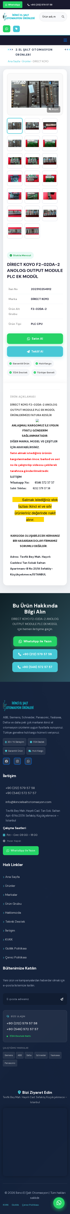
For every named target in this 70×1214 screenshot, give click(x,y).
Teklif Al (37, 351)
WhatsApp (14, 4)
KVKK (9, 939)
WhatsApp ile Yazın (38, 641)
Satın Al (37, 339)
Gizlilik (15, 1204)
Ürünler (26, 61)
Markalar (11, 895)
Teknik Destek (15, 921)
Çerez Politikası (16, 957)
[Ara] (63, 16)
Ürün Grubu (13, 904)
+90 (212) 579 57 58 (41, 4)
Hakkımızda (13, 913)
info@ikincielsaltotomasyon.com (28, 802)
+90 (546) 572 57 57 (37, 667)
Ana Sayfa (14, 61)
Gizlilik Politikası (16, 948)
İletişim (10, 930)
